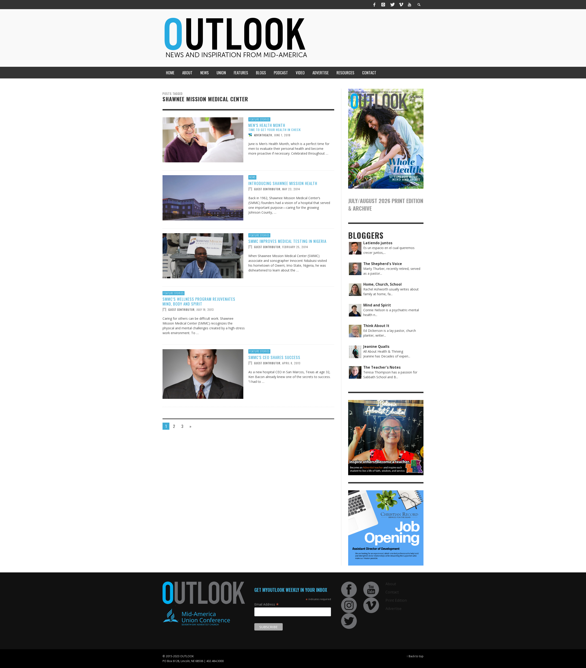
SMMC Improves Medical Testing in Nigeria (287, 241)
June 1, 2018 (282, 135)
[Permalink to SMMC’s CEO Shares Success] (203, 373)
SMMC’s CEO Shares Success (274, 357)
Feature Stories (259, 119)
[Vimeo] (400, 4)
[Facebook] (374, 4)
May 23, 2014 (291, 189)
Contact (392, 592)
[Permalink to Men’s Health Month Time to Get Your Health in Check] (203, 139)
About (390, 583)
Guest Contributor (267, 189)
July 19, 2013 (205, 309)
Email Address (266, 604)
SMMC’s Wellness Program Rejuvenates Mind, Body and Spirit (199, 301)
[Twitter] (392, 4)
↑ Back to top (415, 656)
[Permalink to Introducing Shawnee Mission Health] (203, 197)
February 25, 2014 (295, 247)
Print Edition (396, 600)
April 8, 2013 (291, 363)
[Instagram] (383, 4)
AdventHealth (263, 135)
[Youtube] (409, 4)
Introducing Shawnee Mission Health (282, 183)
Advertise (393, 608)
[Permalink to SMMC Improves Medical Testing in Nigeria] (203, 255)
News (252, 177)
